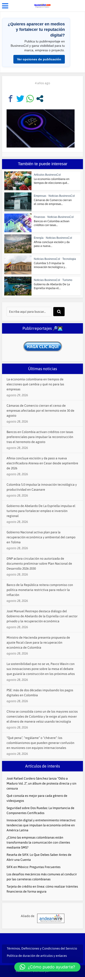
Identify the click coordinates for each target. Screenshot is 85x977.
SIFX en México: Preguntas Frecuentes (34, 867)
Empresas (40, 195)
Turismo (67, 280)
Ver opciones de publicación (39, 59)
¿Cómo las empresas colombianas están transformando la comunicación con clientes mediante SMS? (38, 842)
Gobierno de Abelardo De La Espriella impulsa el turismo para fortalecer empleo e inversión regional (41, 511)
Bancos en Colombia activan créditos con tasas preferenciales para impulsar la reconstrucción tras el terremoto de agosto (40, 437)
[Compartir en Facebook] (11, 99)
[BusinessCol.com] (42, 5)
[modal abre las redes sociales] (40, 99)
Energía (39, 237)
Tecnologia (69, 259)
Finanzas (39, 217)
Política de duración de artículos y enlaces (37, 955)
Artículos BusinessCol (47, 174)
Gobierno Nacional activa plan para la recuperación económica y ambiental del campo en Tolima (41, 537)
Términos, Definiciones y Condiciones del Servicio (42, 948)
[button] (47, 967)
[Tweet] (20, 99)
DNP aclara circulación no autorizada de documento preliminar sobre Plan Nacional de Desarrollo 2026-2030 (39, 563)
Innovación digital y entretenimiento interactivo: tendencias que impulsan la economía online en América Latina (41, 825)
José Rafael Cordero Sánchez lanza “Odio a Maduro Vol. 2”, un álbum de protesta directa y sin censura (41, 783)
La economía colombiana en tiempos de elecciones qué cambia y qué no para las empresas (35, 384)
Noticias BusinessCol (62, 195)
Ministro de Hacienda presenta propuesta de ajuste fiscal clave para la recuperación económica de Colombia (38, 642)
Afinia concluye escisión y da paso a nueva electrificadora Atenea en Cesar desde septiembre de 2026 (42, 463)
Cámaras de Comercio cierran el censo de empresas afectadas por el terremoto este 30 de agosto (40, 410)
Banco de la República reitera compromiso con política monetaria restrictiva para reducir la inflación (40, 590)
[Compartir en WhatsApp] (30, 99)
